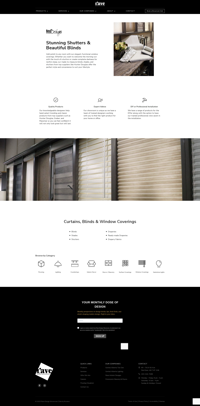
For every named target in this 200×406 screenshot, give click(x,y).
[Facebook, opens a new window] (38, 385)
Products (41, 11)
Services (63, 11)
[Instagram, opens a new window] (44, 385)
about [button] (110, 11)
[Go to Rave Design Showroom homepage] (44, 371)
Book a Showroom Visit (155, 11)
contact (130, 11)
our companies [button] (87, 11)
